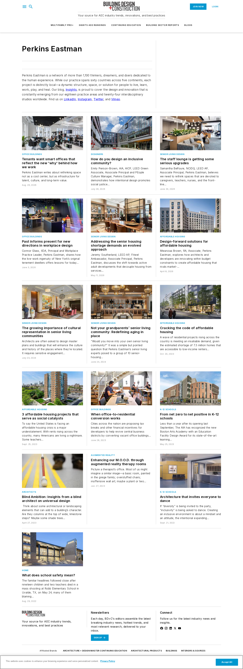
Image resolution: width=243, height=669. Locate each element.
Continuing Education (126, 25)
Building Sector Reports (162, 25)
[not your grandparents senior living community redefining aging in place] (121, 302)
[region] (121, 662)
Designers (97, 154)
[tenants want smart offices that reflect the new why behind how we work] (52, 133)
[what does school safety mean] (52, 549)
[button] (24, 6)
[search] (30, 6)
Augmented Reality (103, 455)
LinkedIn (70, 99)
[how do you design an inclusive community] (121, 133)
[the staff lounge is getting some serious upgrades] (190, 133)
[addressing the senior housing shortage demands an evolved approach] (121, 216)
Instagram (85, 99)
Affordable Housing (172, 236)
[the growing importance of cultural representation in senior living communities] (52, 302)
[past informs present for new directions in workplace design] (52, 216)
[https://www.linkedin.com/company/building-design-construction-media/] (170, 628)
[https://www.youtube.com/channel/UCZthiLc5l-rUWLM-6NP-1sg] (179, 628)
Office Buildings (32, 154)
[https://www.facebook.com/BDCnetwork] (161, 628)
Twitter (98, 99)
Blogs (188, 25)
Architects (29, 492)
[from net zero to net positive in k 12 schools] (190, 388)
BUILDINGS (171, 650)
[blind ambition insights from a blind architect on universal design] (52, 471)
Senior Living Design (172, 154)
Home (25, 570)
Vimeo (115, 99)
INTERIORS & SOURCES (193, 650)
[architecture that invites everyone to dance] (190, 471)
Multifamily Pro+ (62, 25)
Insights (71, 89)
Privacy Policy (107, 661)
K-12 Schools (168, 409)
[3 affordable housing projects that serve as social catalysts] (52, 388)
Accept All (227, 662)
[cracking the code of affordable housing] (190, 302)
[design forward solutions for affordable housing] (190, 216)
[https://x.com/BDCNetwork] (175, 628)
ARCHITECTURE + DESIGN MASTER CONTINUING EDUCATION (95, 650)
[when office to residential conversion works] (121, 388)
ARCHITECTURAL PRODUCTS (146, 650)
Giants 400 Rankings (92, 25)
